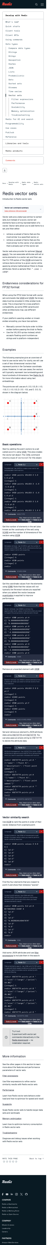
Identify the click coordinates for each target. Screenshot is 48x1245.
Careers (5, 1232)
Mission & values (8, 1225)
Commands (10, 160)
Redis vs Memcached (10, 1207)
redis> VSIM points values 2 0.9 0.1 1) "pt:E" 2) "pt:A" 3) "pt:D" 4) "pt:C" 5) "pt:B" (21, 853)
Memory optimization (11, 1118)
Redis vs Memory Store (10, 1211)
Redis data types (26, 183)
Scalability (7, 1104)
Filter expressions (10, 1076)
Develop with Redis (16, 15)
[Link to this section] (22, 287)
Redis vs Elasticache (9, 1204)
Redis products (14, 150)
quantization (8, 595)
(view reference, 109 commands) (15, 211)
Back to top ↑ (37, 1158)
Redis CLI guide (11, 520)
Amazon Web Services (10, 1242)
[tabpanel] (23, 498)
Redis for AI (38, 375)
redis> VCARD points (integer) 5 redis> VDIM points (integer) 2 (14, 559)
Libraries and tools (17, 143)
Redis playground (20, 1040)
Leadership (6, 1228)
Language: (8, 465)
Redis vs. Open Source (10, 1214)
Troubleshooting (9, 1133)
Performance (8, 1090)
